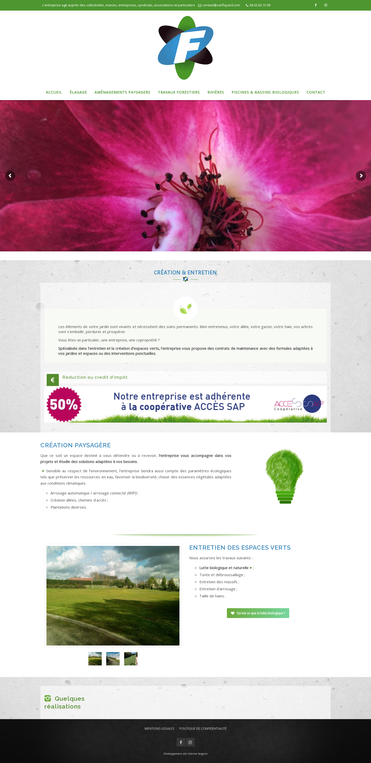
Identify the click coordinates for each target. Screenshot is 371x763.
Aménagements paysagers (122, 92)
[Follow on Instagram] (326, 5)
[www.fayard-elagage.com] (186, 48)
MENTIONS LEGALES (159, 728)
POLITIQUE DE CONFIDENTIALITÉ (203, 728)
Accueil (54, 92)
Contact (316, 92)
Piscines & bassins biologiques (265, 92)
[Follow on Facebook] (315, 5)
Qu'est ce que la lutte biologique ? (261, 613)
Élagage (78, 92)
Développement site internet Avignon (186, 753)
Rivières (215, 92)
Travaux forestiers (179, 92)
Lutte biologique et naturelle (224, 567)
